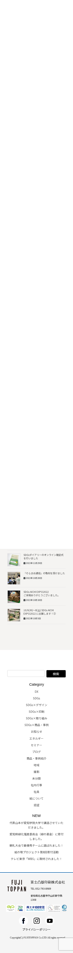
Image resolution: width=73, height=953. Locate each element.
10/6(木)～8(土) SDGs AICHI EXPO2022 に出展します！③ (40, 611)
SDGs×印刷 (36, 712)
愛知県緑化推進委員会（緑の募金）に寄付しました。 (36, 836)
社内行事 (36, 785)
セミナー (36, 745)
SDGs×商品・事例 (37, 725)
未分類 (36, 778)
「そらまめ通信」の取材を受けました (44, 573)
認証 (36, 805)
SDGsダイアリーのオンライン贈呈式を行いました (43, 556)
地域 (36, 765)
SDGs (36, 698)
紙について (36, 798)
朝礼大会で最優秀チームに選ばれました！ (36, 845)
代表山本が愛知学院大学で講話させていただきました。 (36, 825)
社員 (36, 792)
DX (36, 692)
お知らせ (36, 731)
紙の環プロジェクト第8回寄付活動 (36, 852)
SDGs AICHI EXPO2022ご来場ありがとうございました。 (42, 593)
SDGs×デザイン (36, 705)
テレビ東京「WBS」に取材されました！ (36, 859)
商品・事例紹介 (36, 758)
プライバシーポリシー (36, 929)
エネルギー (36, 738)
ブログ (36, 752)
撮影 (36, 772)
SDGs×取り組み (36, 718)
